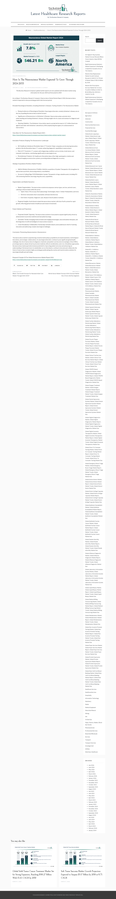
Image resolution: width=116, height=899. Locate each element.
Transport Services (90, 743)
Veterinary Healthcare (76, 24)
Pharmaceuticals (61, 24)
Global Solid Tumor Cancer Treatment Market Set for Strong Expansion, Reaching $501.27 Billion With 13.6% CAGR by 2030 (33, 874)
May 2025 (91, 795)
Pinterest (45, 265)
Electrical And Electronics (92, 125)
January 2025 (92, 804)
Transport (88, 740)
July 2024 (91, 817)
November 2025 (93, 782)
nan (86, 716)
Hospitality (88, 695)
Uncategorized (89, 746)
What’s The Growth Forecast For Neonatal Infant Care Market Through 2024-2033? (28, 274)
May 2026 (91, 769)
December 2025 (93, 780)
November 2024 (93, 808)
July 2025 (91, 791)
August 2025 (92, 789)
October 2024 (93, 811)
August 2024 (92, 815)
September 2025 (93, 787)
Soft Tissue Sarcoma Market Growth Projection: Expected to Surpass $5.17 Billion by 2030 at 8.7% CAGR (81, 874)
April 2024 (92, 824)
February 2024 (93, 828)
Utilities (87, 749)
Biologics (21, 24)
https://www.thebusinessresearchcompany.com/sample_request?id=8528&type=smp (37, 259)
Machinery (88, 701)
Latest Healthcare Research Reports (58, 13)
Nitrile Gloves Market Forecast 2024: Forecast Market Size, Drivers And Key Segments (63, 274)
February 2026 (93, 776)
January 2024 (92, 830)
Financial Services (90, 128)
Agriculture (88, 116)
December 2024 (93, 806)
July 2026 (91, 765)
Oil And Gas (88, 719)
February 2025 (93, 802)
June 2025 (91, 793)
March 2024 (92, 826)
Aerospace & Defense (91, 113)
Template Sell (79, 895)
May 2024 (91, 821)
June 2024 (91, 819)
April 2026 (92, 771)
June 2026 (91, 767)
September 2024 (93, 813)
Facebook (20, 265)
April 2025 (92, 798)
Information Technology (92, 698)
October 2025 (93, 784)
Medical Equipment (47, 24)
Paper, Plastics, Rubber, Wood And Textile (93, 723)
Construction (89, 122)
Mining (87, 713)
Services (87, 737)
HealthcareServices (32, 24)
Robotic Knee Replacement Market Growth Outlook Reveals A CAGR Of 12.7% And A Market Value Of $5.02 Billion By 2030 (94, 78)
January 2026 (92, 778)
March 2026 (92, 774)
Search (87, 36)
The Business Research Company (37, 87)
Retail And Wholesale (91, 734)
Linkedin (57, 265)
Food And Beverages (91, 131)
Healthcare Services (90, 689)
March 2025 (92, 800)
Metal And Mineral (90, 710)
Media (87, 704)
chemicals (88, 119)
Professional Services (91, 731)
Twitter (32, 265)
